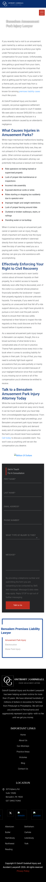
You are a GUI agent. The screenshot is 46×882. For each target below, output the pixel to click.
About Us (23, 740)
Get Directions (13, 801)
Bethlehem (29, 826)
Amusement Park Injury (15, 640)
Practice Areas (23, 751)
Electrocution (11, 644)
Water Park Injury (12, 649)
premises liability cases (29, 91)
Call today (6, 438)
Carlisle (27, 832)
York (26, 843)
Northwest (9, 843)
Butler (7, 832)
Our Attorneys (23, 746)
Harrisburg (10, 838)
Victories (23, 757)
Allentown (9, 826)
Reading (9, 849)
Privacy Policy (23, 871)
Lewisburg (29, 838)
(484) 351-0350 (16, 14)
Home (23, 735)
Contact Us (23, 769)
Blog (23, 763)
